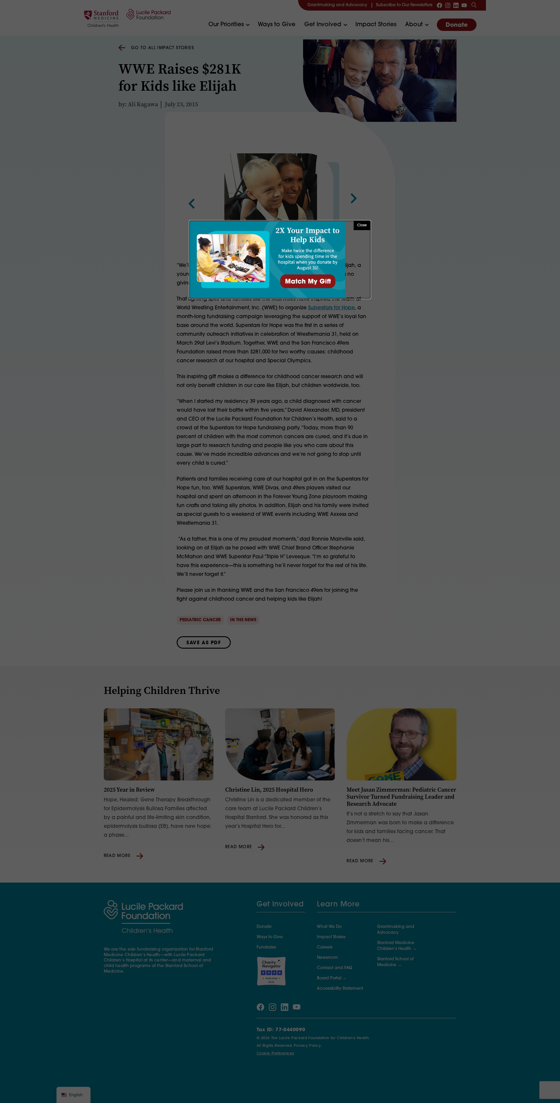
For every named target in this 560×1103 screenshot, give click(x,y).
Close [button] (362, 225)
